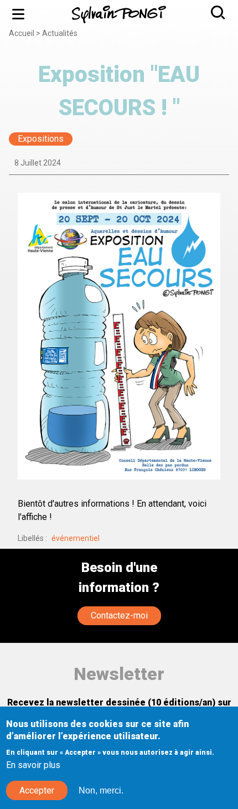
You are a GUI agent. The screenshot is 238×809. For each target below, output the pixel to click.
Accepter (36, 790)
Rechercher (219, 14)
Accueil (21, 33)
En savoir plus (33, 765)
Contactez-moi (119, 615)
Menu (18, 14)
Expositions (41, 139)
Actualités (59, 33)
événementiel (75, 538)
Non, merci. (101, 790)
